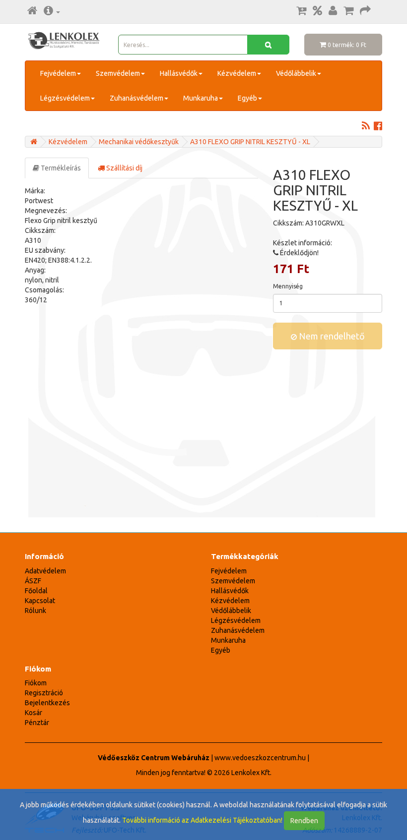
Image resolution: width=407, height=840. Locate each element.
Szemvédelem (118, 73)
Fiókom (36, 683)
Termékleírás (60, 168)
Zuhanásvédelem (136, 98)
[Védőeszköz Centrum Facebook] (378, 127)
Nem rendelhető (331, 336)
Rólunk (35, 611)
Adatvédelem (45, 571)
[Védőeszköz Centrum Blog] (366, 127)
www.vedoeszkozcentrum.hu (260, 758)
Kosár (33, 713)
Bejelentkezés (47, 703)
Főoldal (36, 591)
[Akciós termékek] (317, 11)
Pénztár (37, 723)
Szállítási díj (123, 168)
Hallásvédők (179, 73)
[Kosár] (348, 11)
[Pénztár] (365, 11)
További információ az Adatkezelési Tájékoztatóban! (202, 820)
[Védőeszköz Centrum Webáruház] (33, 142)
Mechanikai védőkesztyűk (139, 142)
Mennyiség (288, 286)
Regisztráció (44, 693)
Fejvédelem (58, 73)
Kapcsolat (40, 601)
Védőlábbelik (296, 73)
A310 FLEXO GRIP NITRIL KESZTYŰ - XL (250, 142)
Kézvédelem (236, 73)
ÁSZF (33, 581)
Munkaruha (200, 98)
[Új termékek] (301, 11)
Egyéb (247, 98)
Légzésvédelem (65, 98)
